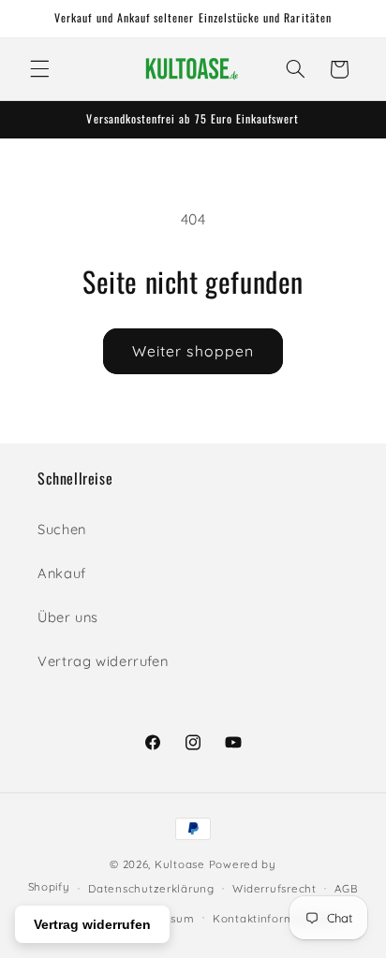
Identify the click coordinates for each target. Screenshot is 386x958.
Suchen (61, 529)
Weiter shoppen (193, 350)
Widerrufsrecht (274, 888)
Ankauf (61, 573)
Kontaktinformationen (275, 918)
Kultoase (180, 864)
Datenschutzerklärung (151, 888)
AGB (346, 888)
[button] (39, 69)
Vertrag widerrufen (102, 661)
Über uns (67, 617)
